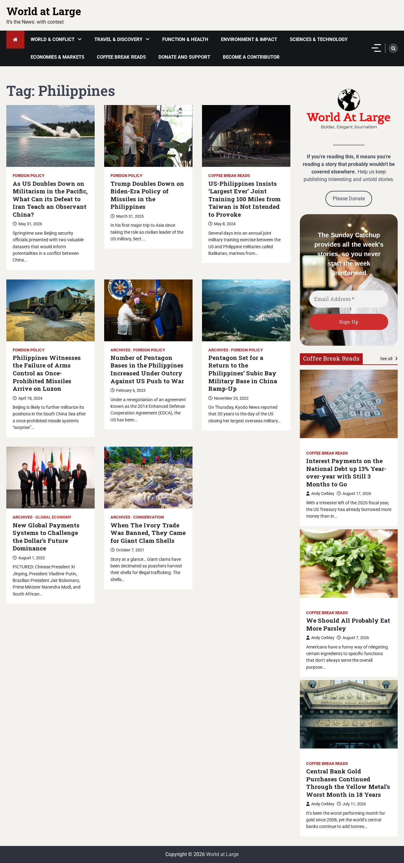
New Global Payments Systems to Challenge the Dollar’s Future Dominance (46, 536)
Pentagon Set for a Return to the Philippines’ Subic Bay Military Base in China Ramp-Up (242, 373)
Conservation (148, 517)
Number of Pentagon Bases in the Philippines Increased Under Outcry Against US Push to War (147, 369)
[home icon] (15, 40)
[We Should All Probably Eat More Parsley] (349, 563)
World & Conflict (52, 39)
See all (386, 358)
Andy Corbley (322, 493)
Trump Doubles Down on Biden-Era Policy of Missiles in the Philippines (147, 195)
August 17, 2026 (356, 493)
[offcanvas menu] (376, 48)
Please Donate (349, 199)
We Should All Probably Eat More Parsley (348, 624)
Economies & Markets (57, 57)
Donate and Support (184, 57)
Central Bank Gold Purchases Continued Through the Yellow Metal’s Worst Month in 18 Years (348, 782)
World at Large (43, 11)
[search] (393, 48)
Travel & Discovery (118, 39)
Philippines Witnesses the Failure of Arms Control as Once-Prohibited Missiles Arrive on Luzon (47, 373)
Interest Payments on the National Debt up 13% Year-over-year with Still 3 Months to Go (346, 472)
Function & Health (185, 39)
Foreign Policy (29, 175)
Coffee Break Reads (121, 57)
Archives (120, 350)
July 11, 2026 (354, 803)
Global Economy (53, 517)
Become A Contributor (251, 57)
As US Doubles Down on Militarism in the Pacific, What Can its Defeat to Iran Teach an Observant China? (50, 199)
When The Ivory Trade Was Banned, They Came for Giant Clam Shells (148, 532)
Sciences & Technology (319, 39)
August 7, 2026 (355, 637)
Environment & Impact (249, 39)
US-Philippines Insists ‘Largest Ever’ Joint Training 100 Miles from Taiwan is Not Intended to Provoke (244, 199)
